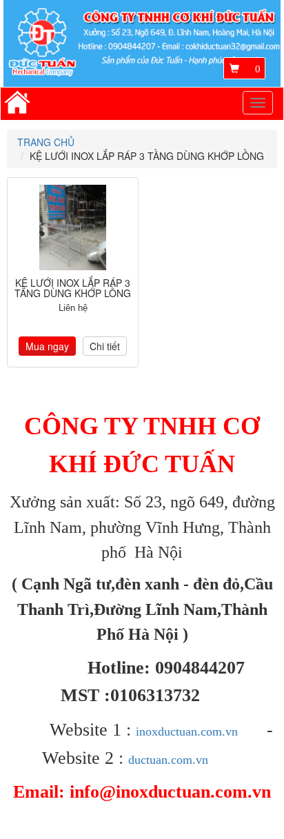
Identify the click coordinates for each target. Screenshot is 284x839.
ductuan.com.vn (168, 760)
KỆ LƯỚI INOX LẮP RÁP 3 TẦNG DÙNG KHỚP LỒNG (72, 288)
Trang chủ (45, 142)
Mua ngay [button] (47, 346)
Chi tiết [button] (105, 346)
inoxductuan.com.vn (187, 731)
